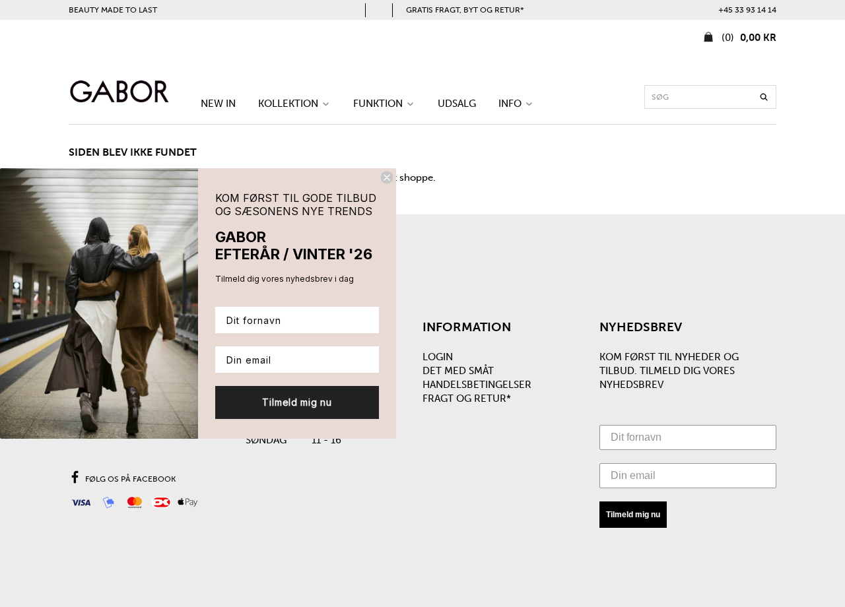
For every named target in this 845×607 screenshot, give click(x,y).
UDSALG (457, 103)
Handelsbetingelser (476, 385)
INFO (511, 103)
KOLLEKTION (289, 103)
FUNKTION (379, 103)
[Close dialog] (386, 177)
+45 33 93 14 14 (747, 10)
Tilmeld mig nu (633, 514)
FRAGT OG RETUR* (466, 398)
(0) (747, 38)
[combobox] (710, 97)
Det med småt (458, 371)
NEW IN (218, 103)
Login (437, 357)
